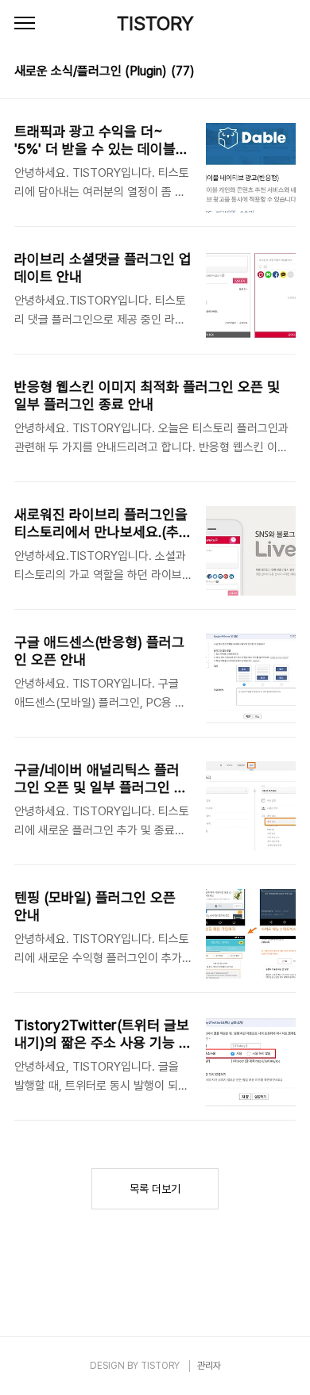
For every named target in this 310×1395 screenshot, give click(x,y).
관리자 (209, 1365)
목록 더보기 (155, 1188)
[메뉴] (25, 24)
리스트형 (286, 72)
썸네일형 (263, 72)
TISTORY (155, 23)
